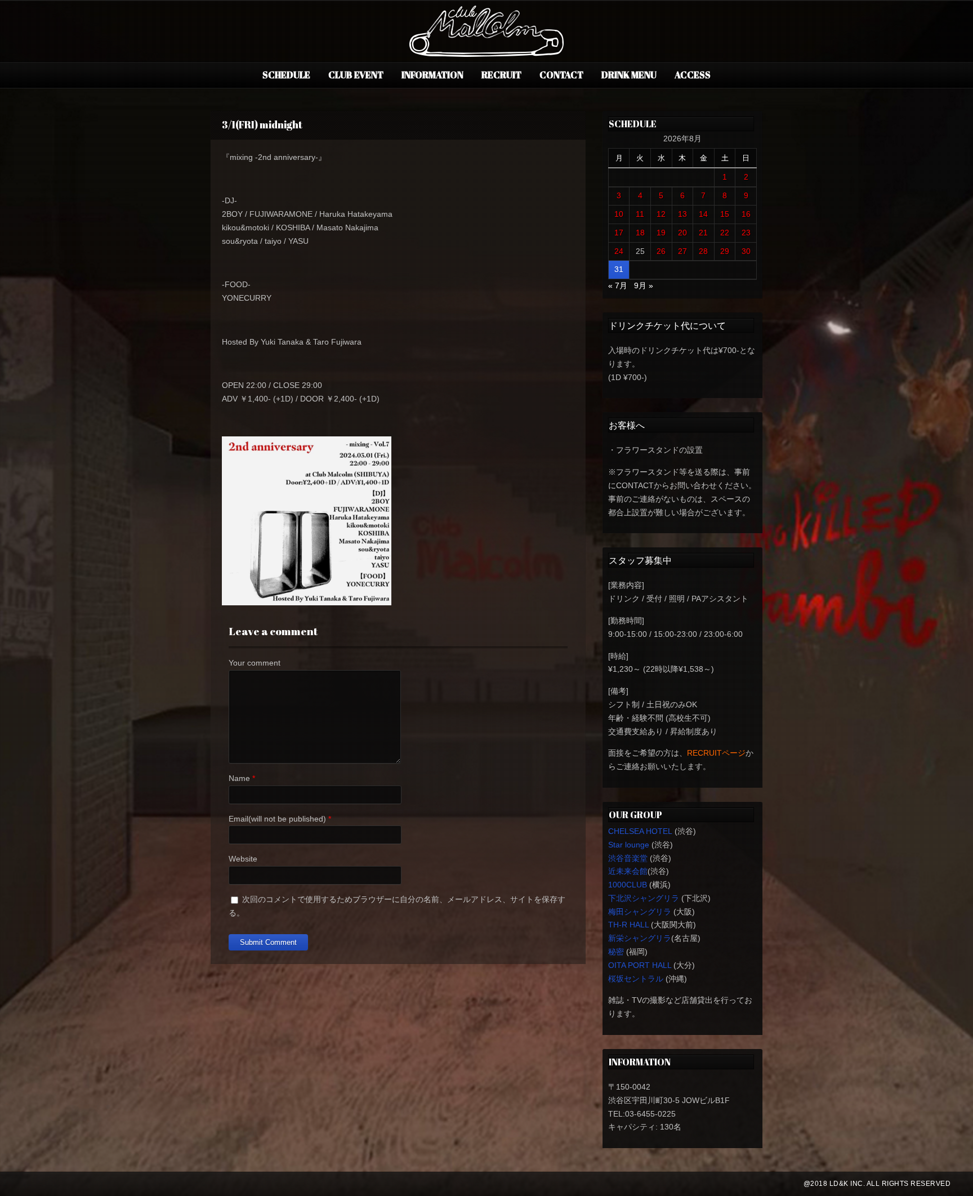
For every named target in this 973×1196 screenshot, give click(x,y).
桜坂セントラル (635, 978)
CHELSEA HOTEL (640, 831)
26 (661, 251)
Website (243, 858)
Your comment (254, 662)
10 (618, 213)
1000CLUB (627, 884)
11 (640, 213)
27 (682, 251)
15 (724, 213)
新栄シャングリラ (639, 938)
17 (618, 232)
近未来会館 (628, 871)
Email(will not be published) (277, 818)
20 (682, 232)
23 (746, 232)
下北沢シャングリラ (643, 898)
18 (640, 232)
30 (746, 251)
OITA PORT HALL (639, 965)
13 (682, 213)
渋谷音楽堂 (628, 858)
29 (724, 251)
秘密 (616, 951)
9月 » (643, 285)
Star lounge (628, 844)
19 (661, 232)
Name (239, 778)
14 (703, 213)
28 (703, 251)
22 (724, 232)
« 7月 (617, 285)
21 (703, 232)
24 (618, 251)
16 (746, 213)
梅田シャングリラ (639, 911)
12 (661, 213)
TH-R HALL (628, 924)
